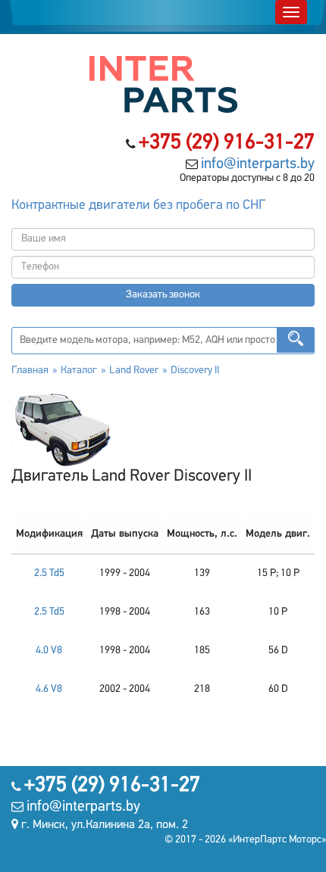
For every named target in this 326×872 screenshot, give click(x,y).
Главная (30, 370)
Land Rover (133, 370)
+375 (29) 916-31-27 (227, 143)
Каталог (79, 370)
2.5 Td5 (49, 573)
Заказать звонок (163, 295)
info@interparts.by (258, 164)
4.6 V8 (49, 689)
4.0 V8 (49, 650)
